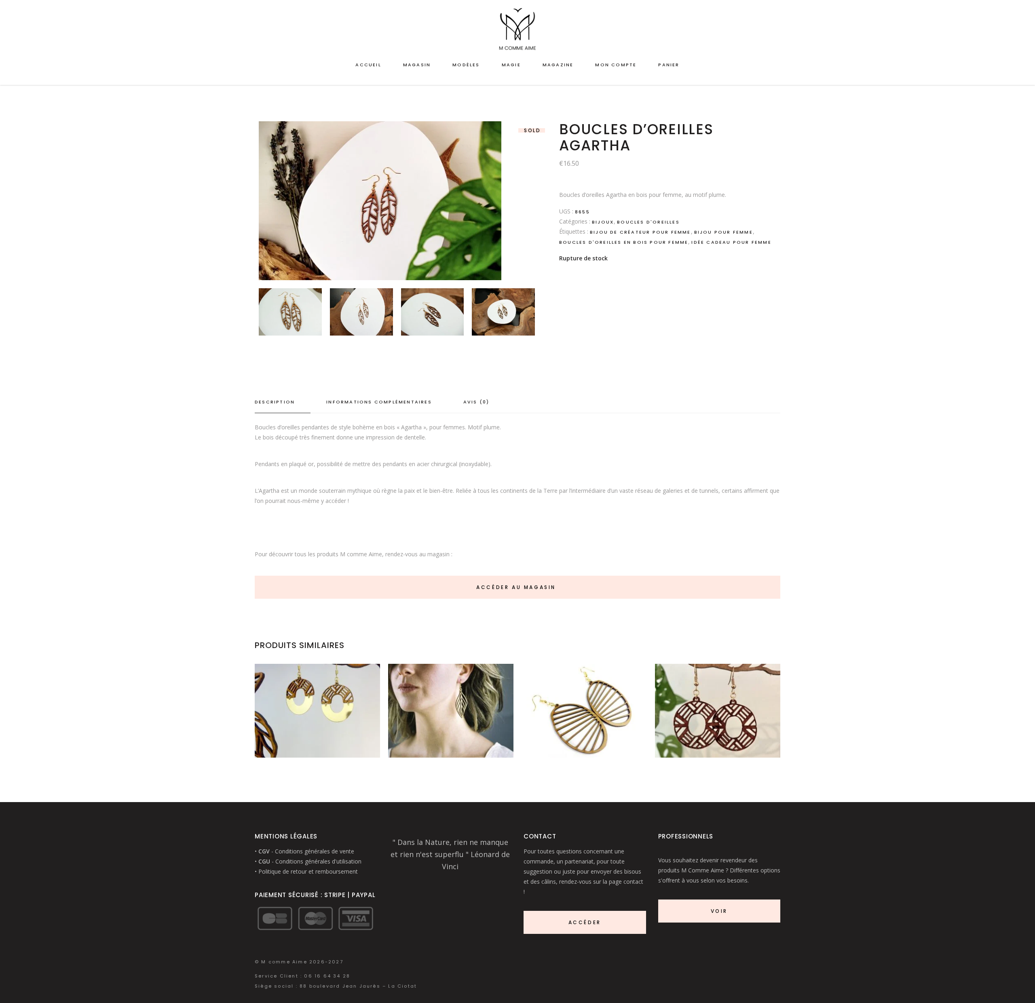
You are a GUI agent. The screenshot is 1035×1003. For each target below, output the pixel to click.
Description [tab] (275, 402)
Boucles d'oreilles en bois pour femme (623, 242)
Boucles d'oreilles (648, 222)
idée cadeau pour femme (731, 242)
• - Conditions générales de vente (304, 851)
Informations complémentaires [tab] (379, 402)
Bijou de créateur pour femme (640, 232)
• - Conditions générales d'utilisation (308, 861)
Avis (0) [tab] (476, 402)
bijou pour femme (723, 232)
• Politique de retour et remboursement (306, 871)
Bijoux (603, 222)
